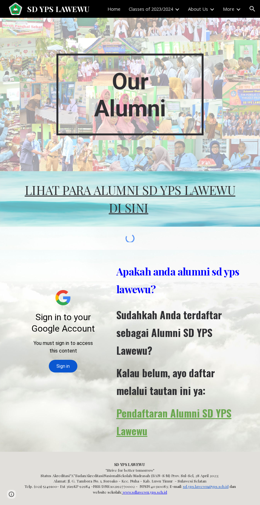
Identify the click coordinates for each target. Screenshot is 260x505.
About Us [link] (198, 9)
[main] (130, 94)
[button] (252, 8)
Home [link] (113, 9)
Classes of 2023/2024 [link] (151, 9)
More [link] (228, 9)
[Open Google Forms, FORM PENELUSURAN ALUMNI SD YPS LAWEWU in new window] (96, 265)
